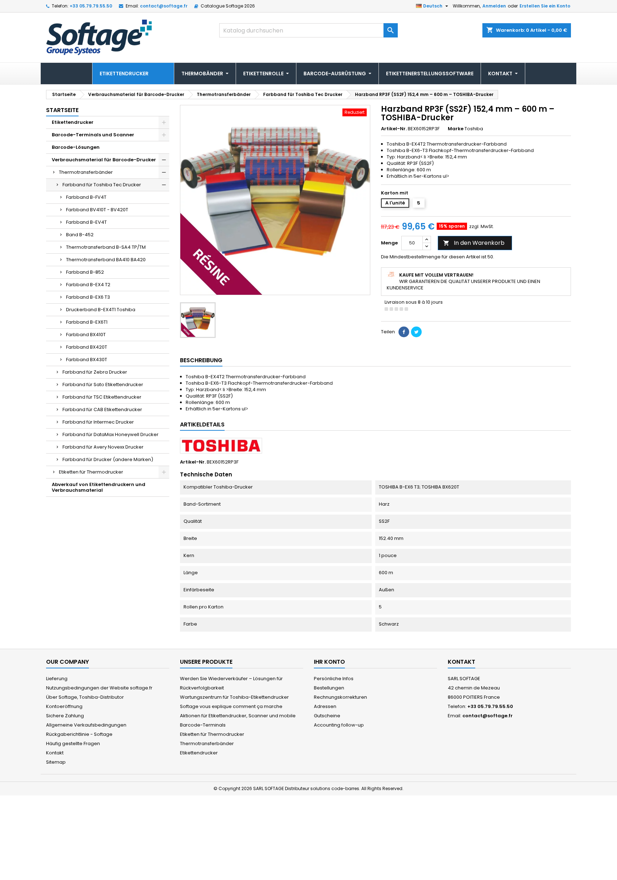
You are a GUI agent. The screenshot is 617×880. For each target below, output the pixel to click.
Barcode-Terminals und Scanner (93, 134)
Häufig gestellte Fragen (73, 743)
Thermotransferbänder (86, 172)
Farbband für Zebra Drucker (94, 372)
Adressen (325, 706)
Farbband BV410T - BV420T (97, 209)
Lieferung (56, 678)
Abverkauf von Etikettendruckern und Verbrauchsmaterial (98, 487)
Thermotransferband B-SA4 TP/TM (106, 247)
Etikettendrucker (73, 122)
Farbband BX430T (86, 359)
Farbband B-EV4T (86, 222)
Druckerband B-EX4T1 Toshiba (100, 309)
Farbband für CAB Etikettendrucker (102, 409)
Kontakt (55, 752)
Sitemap (56, 762)
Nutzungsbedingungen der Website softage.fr (99, 687)
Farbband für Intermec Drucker (98, 422)
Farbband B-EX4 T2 (88, 284)
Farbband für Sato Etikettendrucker (102, 384)
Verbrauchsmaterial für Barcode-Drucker (104, 159)
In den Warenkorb (474, 243)
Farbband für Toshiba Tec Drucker (101, 184)
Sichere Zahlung (65, 715)
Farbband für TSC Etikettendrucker (101, 397)
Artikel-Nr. (394, 129)
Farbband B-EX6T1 (86, 322)
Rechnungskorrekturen (340, 697)
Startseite (62, 110)
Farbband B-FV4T (86, 197)
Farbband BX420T (86, 347)
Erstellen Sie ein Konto (545, 6)
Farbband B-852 (85, 272)
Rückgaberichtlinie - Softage (79, 734)
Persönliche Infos (333, 678)
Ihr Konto (329, 662)
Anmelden (494, 6)
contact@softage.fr (163, 6)
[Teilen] (403, 332)
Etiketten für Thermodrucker (91, 472)
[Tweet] (416, 332)
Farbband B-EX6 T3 (88, 297)
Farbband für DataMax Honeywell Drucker (110, 434)
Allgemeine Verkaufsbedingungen (86, 725)
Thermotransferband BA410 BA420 (106, 259)
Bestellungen (329, 687)
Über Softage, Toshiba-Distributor (85, 697)
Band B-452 (80, 234)
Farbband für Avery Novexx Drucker (103, 447)
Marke (455, 129)
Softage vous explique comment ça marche (231, 706)
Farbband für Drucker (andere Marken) (107, 459)
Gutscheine (327, 715)
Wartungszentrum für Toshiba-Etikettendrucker (234, 697)
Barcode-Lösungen (76, 147)
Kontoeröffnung (64, 706)
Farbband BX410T (86, 334)
